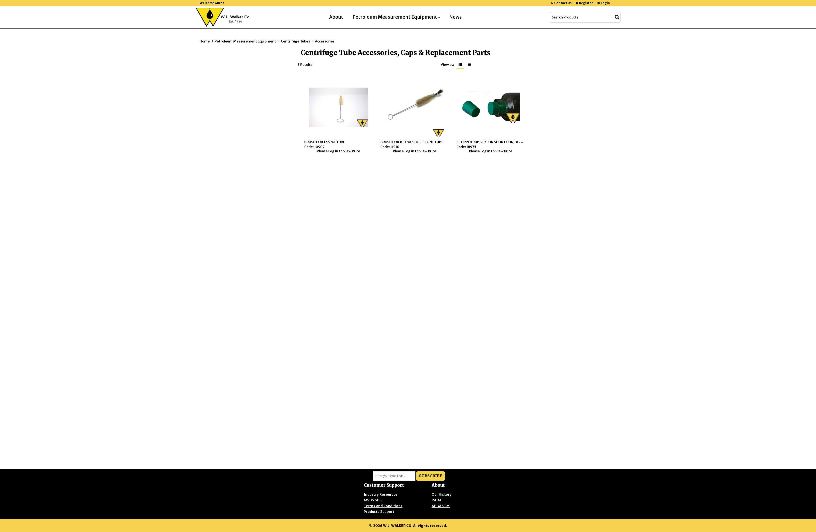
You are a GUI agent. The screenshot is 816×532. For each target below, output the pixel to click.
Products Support (379, 511)
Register (586, 3)
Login (605, 3)
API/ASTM (441, 506)
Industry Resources (381, 494)
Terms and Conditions (383, 506)
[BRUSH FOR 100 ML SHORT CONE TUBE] (415, 107)
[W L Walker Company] (223, 17)
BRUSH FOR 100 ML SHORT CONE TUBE (411, 142)
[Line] (469, 64)
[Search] (617, 17)
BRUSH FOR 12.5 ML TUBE (324, 142)
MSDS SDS (373, 500)
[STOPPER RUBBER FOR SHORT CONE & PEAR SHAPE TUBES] (491, 107)
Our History (442, 494)
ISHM (436, 500)
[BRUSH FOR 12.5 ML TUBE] (339, 107)
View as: (447, 64)
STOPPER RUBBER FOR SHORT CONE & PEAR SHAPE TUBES (503, 142)
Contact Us (563, 3)
